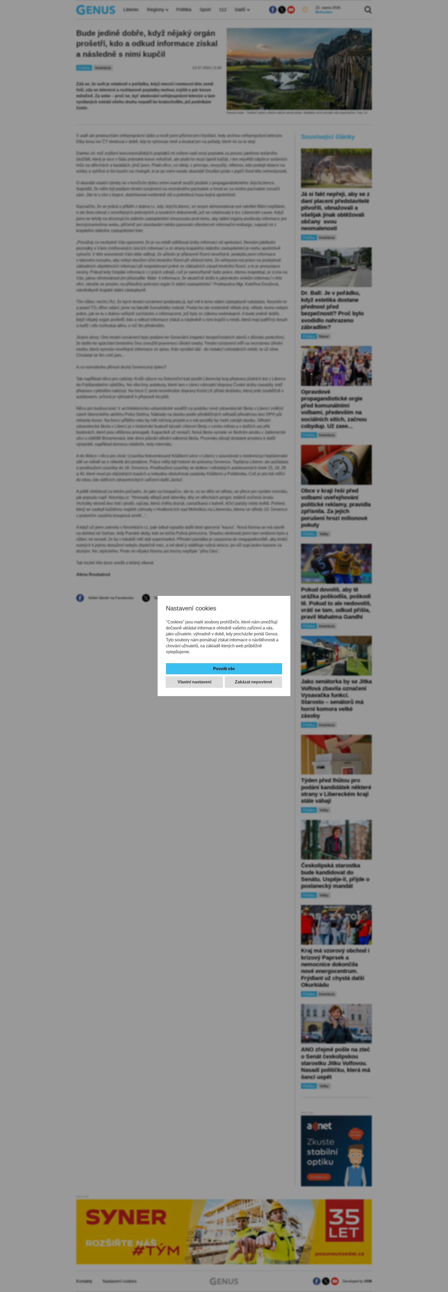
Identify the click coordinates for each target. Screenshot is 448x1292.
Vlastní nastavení (194, 682)
